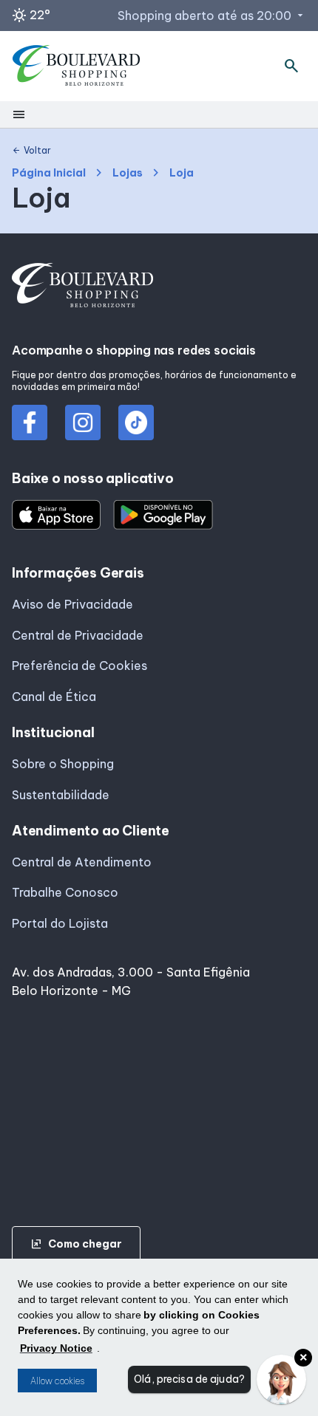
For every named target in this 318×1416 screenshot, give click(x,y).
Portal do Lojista (60, 923)
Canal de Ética (54, 696)
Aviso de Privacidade (72, 604)
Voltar (31, 151)
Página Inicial (49, 173)
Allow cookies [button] (57, 1380)
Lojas (127, 173)
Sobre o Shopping (63, 763)
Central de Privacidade (77, 635)
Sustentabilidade (60, 794)
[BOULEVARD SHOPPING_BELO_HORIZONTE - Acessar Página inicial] (76, 66)
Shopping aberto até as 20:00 (212, 15)
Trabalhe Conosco (65, 892)
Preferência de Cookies (79, 665)
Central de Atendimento (82, 862)
